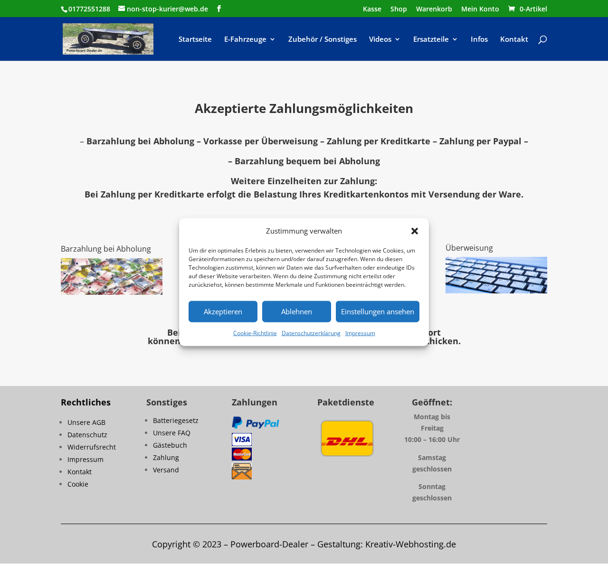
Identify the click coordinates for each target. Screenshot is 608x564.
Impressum (360, 333)
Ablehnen (296, 311)
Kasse (372, 9)
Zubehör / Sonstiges (322, 40)
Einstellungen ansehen (377, 311)
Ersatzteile (431, 40)
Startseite (195, 40)
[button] (414, 231)
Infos (479, 40)
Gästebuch (170, 445)
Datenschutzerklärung (311, 333)
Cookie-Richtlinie (255, 333)
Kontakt (514, 40)
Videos (380, 40)
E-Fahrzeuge (245, 40)
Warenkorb (434, 9)
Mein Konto (480, 9)
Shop (398, 9)
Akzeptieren (223, 311)
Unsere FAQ (171, 432)
